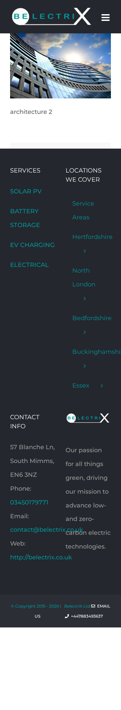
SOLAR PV (26, 191)
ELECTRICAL (29, 265)
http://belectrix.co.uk (41, 557)
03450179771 (29, 502)
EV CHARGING (32, 245)
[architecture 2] (60, 40)
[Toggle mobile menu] (106, 17)
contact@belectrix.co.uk (46, 529)
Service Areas (83, 210)
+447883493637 (90, 616)
